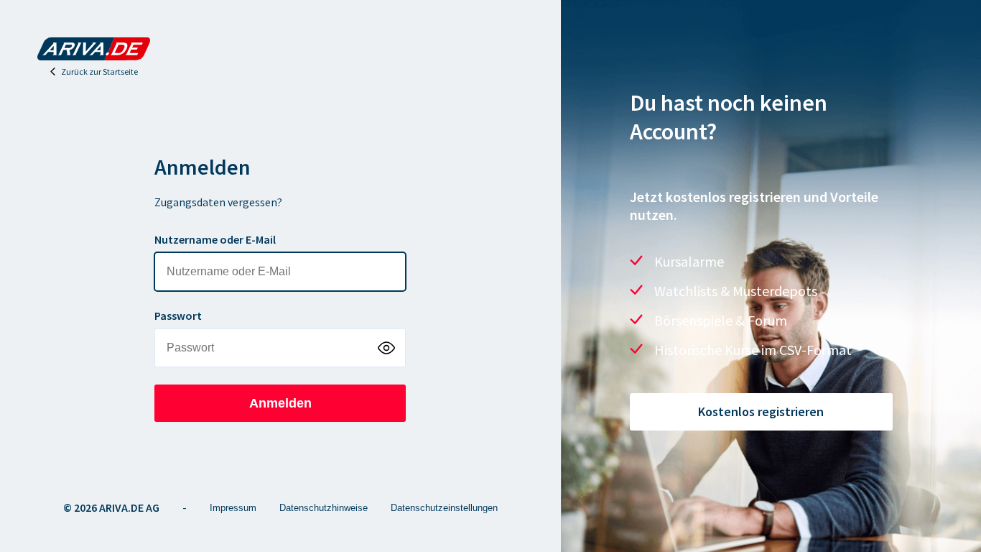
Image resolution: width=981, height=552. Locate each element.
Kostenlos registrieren (761, 411)
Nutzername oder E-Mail (215, 239)
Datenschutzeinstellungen (444, 507)
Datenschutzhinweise (323, 507)
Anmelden (280, 403)
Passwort (178, 315)
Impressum (233, 507)
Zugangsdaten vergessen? (218, 202)
